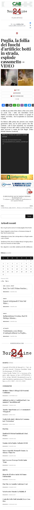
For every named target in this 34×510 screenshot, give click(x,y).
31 (3, 274)
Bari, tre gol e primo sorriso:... (15, 288)
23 (31, 269)
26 (12, 272)
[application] (15, 154)
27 (17, 272)
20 (17, 269)
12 (12, 266)
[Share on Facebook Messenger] (29, 105)
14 (21, 266)
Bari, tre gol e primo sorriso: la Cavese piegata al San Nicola (16, 228)
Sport (12, 286)
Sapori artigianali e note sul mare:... (14, 302)
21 (21, 269)
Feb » (7, 281)
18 (7, 269)
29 (26, 272)
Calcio (8, 286)
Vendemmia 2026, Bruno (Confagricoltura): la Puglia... (15, 332)
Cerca (29, 216)
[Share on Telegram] (25, 105)
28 (21, 272)
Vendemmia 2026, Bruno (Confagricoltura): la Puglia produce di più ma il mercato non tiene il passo (17, 242)
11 (7, 266)
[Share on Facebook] (3, 105)
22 (26, 269)
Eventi (5, 298)
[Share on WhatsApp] (14, 105)
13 (17, 266)
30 (31, 272)
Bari (4, 286)
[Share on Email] (10, 105)
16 (30, 266)
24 (3, 272)
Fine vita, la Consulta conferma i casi (15, 484)
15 (26, 266)
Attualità (5, 328)
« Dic (2, 281)
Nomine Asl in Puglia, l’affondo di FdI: (15, 443)
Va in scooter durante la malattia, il (14, 491)
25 (7, 272)
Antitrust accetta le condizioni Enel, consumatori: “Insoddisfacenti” (16, 401)
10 (3, 266)
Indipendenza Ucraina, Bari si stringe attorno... (15, 317)
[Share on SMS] (18, 105)
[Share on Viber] (22, 105)
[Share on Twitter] (7, 105)
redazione (6, 291)
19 (12, 269)
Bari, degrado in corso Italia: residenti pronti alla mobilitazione (16, 247)
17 (3, 269)
